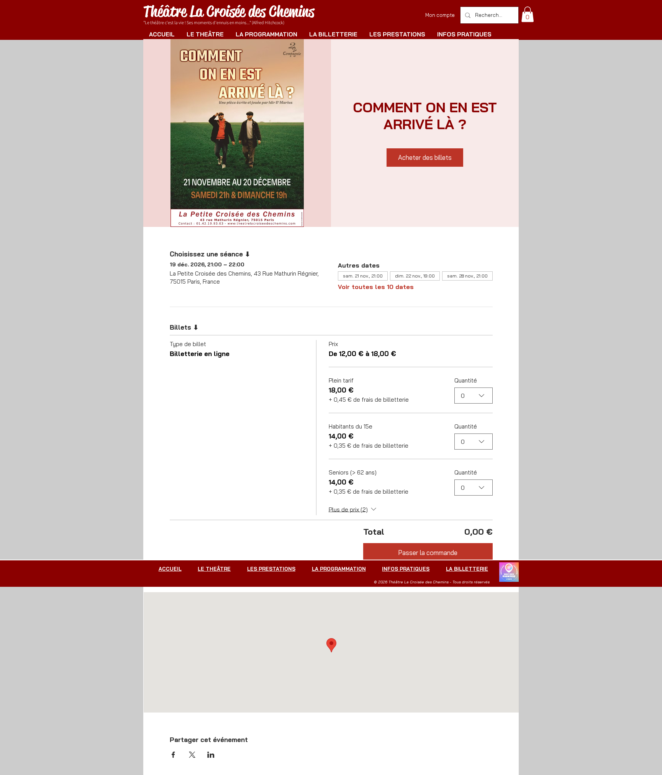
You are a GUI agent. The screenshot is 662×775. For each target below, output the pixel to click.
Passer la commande (427, 552)
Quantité (465, 380)
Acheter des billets (425, 157)
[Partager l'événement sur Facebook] (173, 755)
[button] (527, 14)
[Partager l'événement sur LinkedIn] (211, 755)
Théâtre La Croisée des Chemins (228, 11)
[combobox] (473, 396)
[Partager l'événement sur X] (192, 755)
